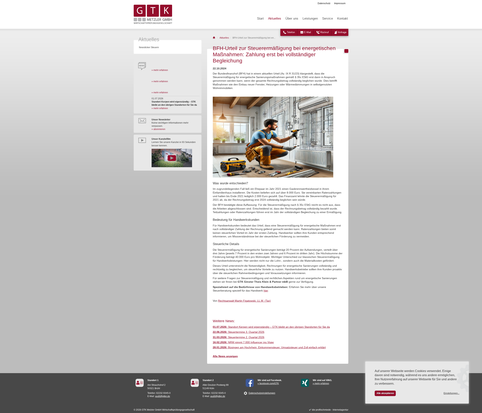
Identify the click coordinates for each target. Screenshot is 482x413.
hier (266, 290)
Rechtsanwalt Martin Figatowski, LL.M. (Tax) (244, 300)
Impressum (339, 3)
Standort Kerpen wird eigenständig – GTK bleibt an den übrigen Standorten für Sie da (271, 327)
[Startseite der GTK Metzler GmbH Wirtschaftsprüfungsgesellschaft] (214, 37)
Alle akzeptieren (385, 393)
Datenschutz (324, 3)
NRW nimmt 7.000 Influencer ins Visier (243, 342)
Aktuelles (274, 18)
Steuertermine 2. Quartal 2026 (238, 337)
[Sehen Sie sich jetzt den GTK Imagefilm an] (176, 158)
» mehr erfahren (160, 70)
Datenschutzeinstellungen (262, 393)
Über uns (291, 18)
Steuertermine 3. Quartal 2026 (238, 332)
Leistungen (310, 18)
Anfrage (342, 32)
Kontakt (342, 18)
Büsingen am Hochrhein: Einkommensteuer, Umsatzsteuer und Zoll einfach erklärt (269, 347)
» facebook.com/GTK (268, 383)
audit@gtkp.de (162, 396)
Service (327, 18)
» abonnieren (158, 129)
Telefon (291, 32)
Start (260, 18)
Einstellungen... (451, 393)
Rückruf (324, 32)
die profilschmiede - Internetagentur (330, 409)
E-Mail (307, 32)
